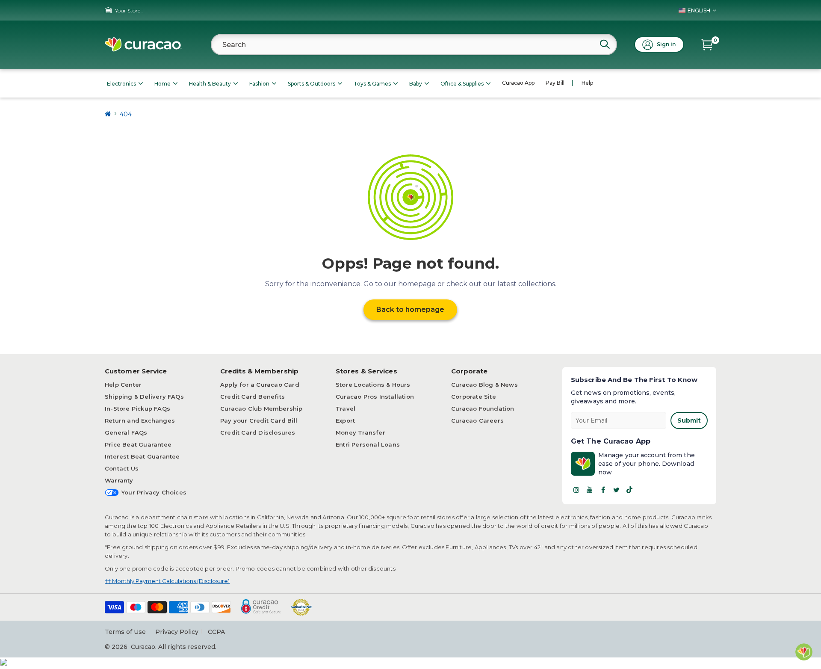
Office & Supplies (462, 83)
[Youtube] (589, 489)
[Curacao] (143, 44)
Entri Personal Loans (368, 444)
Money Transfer (360, 432)
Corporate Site (473, 396)
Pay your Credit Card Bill (258, 420)
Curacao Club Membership (261, 408)
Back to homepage (410, 309)
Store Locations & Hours (373, 384)
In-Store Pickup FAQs (137, 408)
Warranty (119, 480)
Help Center (123, 384)
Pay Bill (555, 83)
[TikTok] (629, 489)
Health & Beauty (210, 83)
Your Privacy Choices (153, 492)
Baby (415, 83)
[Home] (108, 114)
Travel (345, 408)
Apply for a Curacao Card (259, 384)
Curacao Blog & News (484, 384)
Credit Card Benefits (252, 396)
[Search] (604, 44)
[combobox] (414, 44)
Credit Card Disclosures (257, 432)
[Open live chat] (803, 651)
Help (587, 83)
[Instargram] (576, 489)
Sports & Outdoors (311, 83)
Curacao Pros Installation (375, 396)
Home (162, 83)
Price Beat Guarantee (138, 444)
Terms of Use (125, 632)
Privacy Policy (176, 632)
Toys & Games (372, 83)
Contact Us (122, 468)
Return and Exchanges (140, 420)
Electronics (121, 83)
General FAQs (126, 432)
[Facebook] (602, 489)
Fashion (259, 83)
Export (345, 420)
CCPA (216, 632)
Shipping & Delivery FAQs (144, 396)
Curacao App (518, 83)
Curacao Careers (477, 420)
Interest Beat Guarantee (142, 456)
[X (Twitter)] (616, 489)
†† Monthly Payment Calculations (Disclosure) (167, 580)
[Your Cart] (707, 44)
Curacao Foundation (482, 408)
